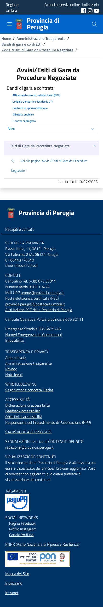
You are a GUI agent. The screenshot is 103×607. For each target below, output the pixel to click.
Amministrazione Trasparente (41, 38)
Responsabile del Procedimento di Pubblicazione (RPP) (48, 422)
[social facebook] (84, 10)
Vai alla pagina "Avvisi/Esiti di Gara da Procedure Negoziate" (49, 165)
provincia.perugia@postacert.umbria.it (35, 304)
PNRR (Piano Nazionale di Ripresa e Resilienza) (42, 544)
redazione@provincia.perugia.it (29, 447)
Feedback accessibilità (22, 411)
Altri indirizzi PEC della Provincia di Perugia (38, 310)
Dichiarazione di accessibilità (27, 405)
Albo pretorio (15, 357)
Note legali (14, 374)
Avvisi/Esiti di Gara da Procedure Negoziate (37, 50)
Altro (11, 128)
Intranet (11, 593)
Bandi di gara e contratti (21, 44)
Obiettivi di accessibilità (23, 416)
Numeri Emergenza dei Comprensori (33, 334)
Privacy (11, 369)
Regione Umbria (12, 7)
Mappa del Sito (17, 573)
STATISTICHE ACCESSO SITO (28, 432)
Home (6, 38)
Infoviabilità (14, 340)
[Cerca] (94, 24)
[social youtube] (96, 10)
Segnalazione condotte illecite (29, 390)
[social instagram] (90, 10)
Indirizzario (13, 583)
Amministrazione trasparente (28, 363)
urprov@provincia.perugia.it (42, 292)
